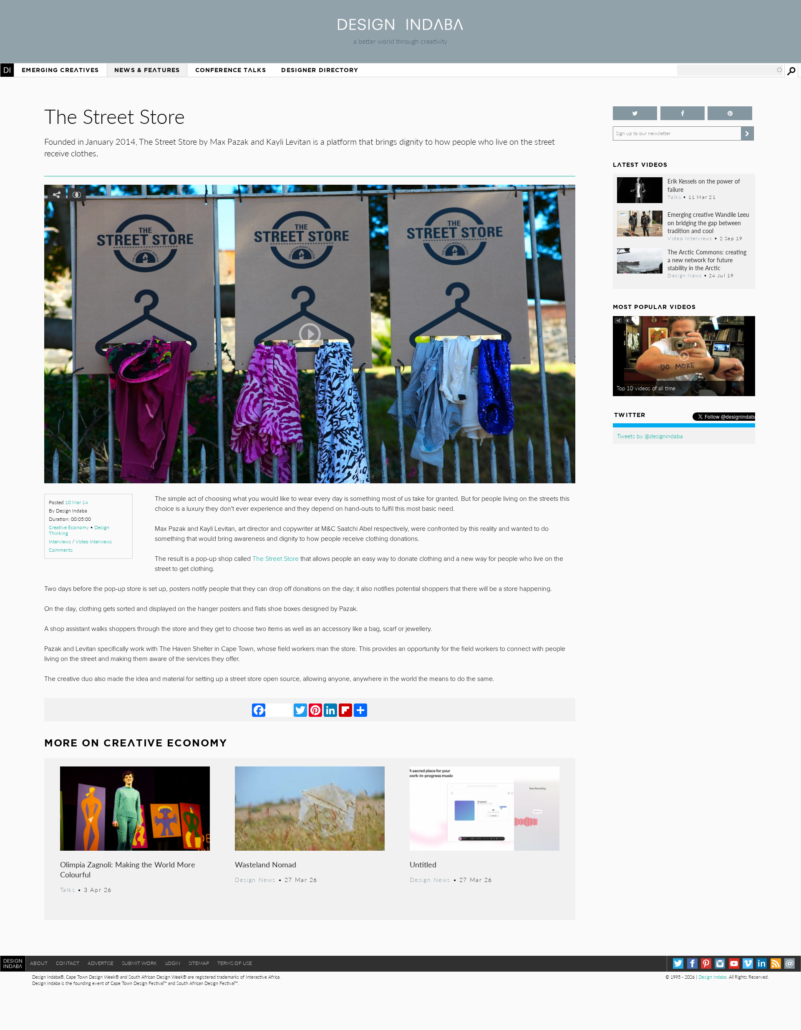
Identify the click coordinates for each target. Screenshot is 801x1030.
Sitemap (199, 963)
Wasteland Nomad (265, 864)
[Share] (360, 710)
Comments (61, 549)
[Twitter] (300, 710)
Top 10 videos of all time (646, 388)
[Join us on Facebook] (682, 113)
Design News (255, 879)
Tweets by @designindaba (650, 436)
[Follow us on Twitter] (635, 113)
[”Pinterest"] (730, 113)
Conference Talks (230, 70)
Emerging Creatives (60, 70)
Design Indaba (712, 977)
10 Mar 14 (76, 502)
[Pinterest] (315, 710)
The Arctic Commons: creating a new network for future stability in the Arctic (707, 260)
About (39, 963)
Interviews (60, 541)
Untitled (423, 864)
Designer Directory (319, 70)
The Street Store (275, 559)
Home (7, 70)
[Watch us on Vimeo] (748, 963)
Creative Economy (69, 527)
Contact (67, 963)
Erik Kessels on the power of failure (704, 185)
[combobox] (730, 70)
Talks (68, 889)
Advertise (100, 963)
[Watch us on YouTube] (734, 963)
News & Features (147, 70)
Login (172, 963)
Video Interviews (94, 541)
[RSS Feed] (776, 963)
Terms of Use (234, 963)
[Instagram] (720, 963)
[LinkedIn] (330, 710)
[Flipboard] (345, 710)
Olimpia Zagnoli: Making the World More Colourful (127, 869)
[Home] (400, 27)
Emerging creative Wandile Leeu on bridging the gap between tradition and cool (708, 222)
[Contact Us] (789, 963)
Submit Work (139, 963)
